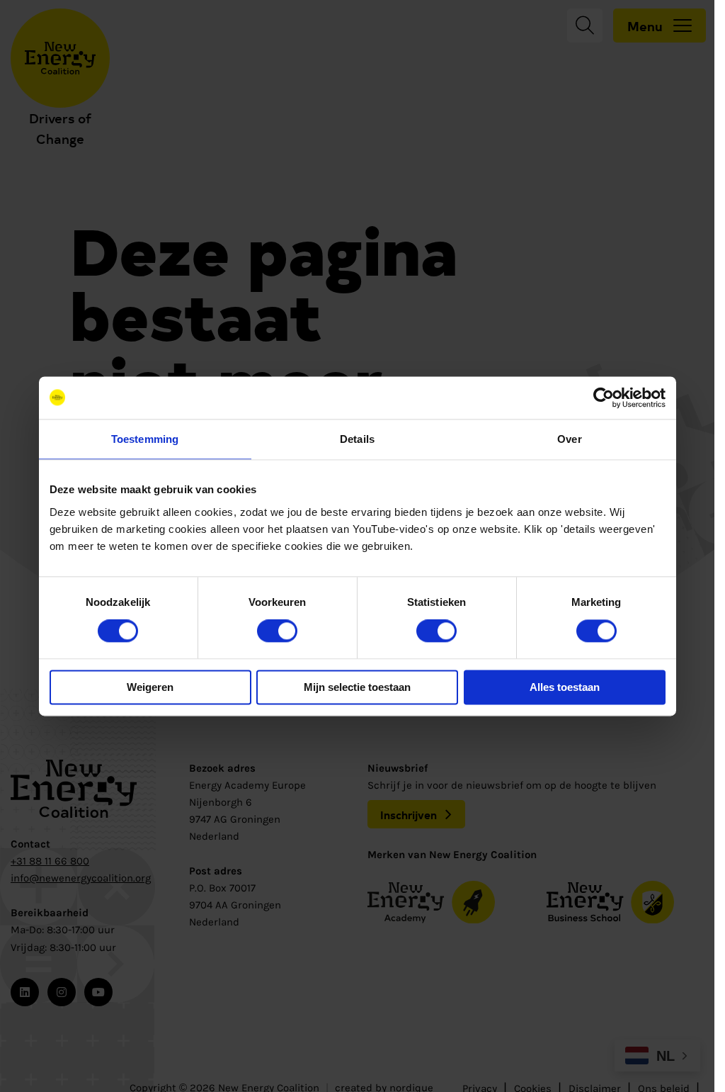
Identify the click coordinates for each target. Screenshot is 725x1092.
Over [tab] (569, 439)
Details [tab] (357, 439)
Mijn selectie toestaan (357, 687)
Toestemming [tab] (144, 439)
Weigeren (150, 687)
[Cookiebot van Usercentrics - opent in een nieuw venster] (604, 397)
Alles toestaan (565, 687)
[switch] (277, 631)
